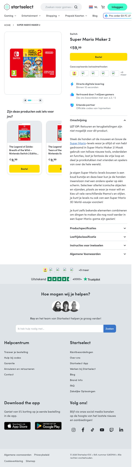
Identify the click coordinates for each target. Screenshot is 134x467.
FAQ (72, 385)
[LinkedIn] (122, 429)
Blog (95, 15)
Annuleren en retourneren (19, 368)
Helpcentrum (16, 342)
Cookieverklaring (13, 461)
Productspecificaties (83, 228)
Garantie (9, 363)
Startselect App (79, 363)
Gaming (8, 15)
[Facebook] (84, 429)
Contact (9, 374)
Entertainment (30, 15)
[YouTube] (103, 429)
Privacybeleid (41, 454)
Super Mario (78, 143)
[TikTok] (93, 429)
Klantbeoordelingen (81, 352)
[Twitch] (113, 429)
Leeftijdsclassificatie (83, 236)
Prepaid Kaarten (74, 15)
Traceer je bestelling (16, 352)
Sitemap (30, 461)
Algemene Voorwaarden (85, 254)
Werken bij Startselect (83, 368)
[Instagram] (75, 429)
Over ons (75, 357)
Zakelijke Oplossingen (82, 391)
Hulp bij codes (12, 357)
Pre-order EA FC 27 (120, 15)
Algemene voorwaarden (17, 454)
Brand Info (76, 380)
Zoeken (110, 328)
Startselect (80, 342)
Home (7, 25)
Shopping (51, 15)
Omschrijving (78, 120)
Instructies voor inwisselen (86, 245)
